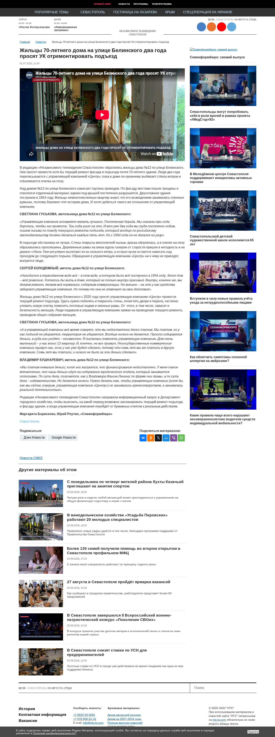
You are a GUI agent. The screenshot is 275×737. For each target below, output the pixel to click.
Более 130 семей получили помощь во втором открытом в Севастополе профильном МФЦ (123, 550)
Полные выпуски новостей (125, 722)
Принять (253, 731)
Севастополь (93, 12)
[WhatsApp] (181, 437)
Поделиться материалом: (160, 431)
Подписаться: (31, 431)
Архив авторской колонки (124, 714)
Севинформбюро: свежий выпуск (217, 57)
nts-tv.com (219, 719)
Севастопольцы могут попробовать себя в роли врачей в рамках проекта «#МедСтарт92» (220, 115)
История (27, 709)
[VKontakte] (143, 437)
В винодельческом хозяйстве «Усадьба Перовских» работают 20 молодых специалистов (117, 517)
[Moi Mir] (166, 437)
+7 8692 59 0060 (84, 714)
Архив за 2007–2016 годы (124, 719)
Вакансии (28, 720)
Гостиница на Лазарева (135, 12)
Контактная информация (42, 714)
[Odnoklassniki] (150, 437)
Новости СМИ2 (31, 458)
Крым (170, 12)
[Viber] (173, 437)
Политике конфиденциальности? (54, 733)
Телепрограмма (162, 4)
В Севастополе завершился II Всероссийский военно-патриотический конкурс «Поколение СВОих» (119, 617)
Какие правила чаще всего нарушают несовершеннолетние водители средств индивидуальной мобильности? (222, 419)
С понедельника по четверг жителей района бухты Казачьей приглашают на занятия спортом (125, 484)
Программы (140, 4)
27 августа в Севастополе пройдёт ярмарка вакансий (118, 582)
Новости (124, 4)
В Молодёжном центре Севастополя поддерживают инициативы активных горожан (221, 178)
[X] (158, 437)
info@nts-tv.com (93, 722)
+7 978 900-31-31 (84, 719)
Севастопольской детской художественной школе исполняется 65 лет (222, 240)
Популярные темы (51, 12)
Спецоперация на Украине (207, 12)
